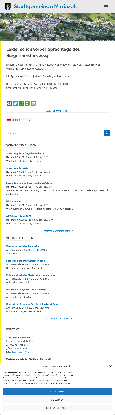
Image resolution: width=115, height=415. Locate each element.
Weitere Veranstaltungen (58, 318)
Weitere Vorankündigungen (58, 230)
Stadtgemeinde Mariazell (45, 6)
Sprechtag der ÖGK (17, 168)
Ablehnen (57, 399)
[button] (110, 366)
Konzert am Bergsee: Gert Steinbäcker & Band (32, 304)
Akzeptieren (57, 391)
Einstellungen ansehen (58, 408)
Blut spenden (13, 201)
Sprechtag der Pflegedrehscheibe (25, 153)
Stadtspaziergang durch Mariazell (25, 260)
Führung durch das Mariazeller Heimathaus (30, 275)
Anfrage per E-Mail (19, 351)
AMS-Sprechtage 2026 (18, 215)
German (15, 120)
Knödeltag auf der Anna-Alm (22, 246)
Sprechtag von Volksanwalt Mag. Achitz (29, 182)
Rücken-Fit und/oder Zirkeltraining (26, 289)
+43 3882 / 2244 (18, 348)
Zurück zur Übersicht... (58, 110)
